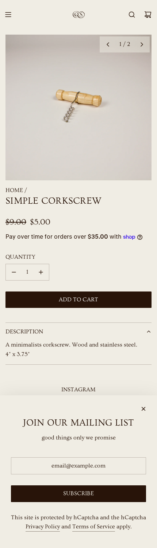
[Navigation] (8, 15)
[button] (108, 44)
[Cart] (148, 15)
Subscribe (78, 493)
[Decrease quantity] (14, 272)
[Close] (143, 409)
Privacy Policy (43, 526)
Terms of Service (93, 526)
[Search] (132, 15)
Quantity (20, 257)
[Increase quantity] (41, 272)
